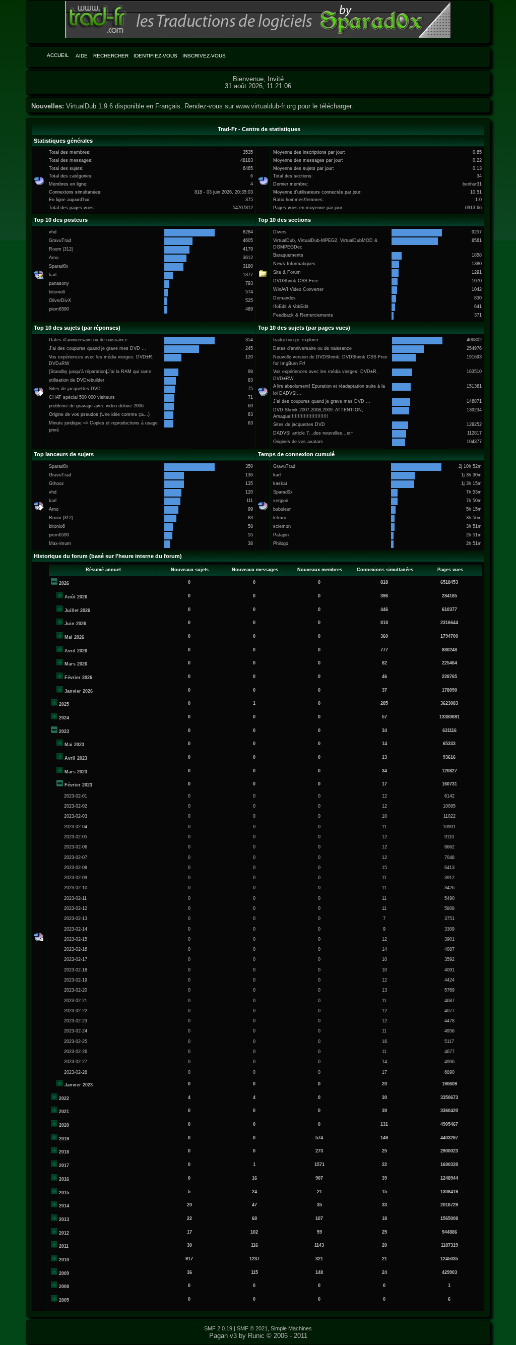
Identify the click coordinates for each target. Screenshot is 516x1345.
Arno (53, 257)
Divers (280, 231)
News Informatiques (294, 263)
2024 (64, 717)
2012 (64, 1233)
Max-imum (60, 543)
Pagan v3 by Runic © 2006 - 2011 (258, 1335)
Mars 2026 (75, 663)
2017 (64, 1165)
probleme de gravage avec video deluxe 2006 (96, 405)
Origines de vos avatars (298, 441)
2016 (64, 1179)
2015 (64, 1192)
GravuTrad (60, 240)
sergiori (280, 500)
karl (52, 274)
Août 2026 (75, 596)
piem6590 (59, 309)
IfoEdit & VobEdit (290, 306)
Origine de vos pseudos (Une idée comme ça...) (99, 414)
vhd (52, 231)
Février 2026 (78, 677)
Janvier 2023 (78, 1084)
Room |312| (61, 249)
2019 (64, 1138)
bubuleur (282, 509)
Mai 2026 (74, 637)
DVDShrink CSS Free (295, 280)
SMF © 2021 (252, 1328)
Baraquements (288, 255)
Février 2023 (78, 784)
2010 (64, 1259)
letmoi (279, 517)
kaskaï (280, 483)
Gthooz (56, 483)
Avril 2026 (75, 650)
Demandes (284, 297)
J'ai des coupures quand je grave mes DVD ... (97, 348)
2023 (64, 731)
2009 (64, 1273)
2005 (64, 1300)
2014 (64, 1205)
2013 (64, 1219)
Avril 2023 (75, 758)
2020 (64, 1125)
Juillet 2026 (77, 610)
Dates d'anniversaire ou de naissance (88, 339)
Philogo (280, 543)
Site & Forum (287, 272)
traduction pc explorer (295, 339)
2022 (64, 1098)
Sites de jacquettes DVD (75, 388)
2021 (64, 1111)
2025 (64, 704)
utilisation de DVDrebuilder (76, 380)
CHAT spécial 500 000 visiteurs (82, 397)
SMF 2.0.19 (218, 1328)
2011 (64, 1246)
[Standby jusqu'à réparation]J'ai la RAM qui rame (100, 371)
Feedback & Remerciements (303, 315)
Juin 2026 (75, 623)
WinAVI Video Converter (298, 289)
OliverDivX (60, 300)
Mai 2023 (74, 744)
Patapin (281, 534)
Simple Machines (291, 1328)
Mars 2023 (75, 771)
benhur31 (472, 184)
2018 (64, 1151)
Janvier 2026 (78, 691)
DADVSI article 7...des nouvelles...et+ (313, 433)
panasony (59, 283)
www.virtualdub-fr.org (266, 106)
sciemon (282, 526)
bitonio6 (57, 291)
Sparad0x (59, 266)
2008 (64, 1286)
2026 (64, 583)
